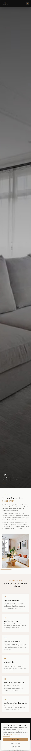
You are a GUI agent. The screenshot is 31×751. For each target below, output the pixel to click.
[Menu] (27, 3)
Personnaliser (15, 746)
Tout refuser (15, 743)
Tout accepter (15, 739)
